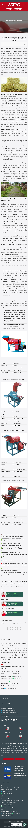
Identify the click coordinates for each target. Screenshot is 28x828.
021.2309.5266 (10, 707)
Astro (19, 69)
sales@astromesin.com (11, 685)
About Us (6, 824)
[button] (2, 5)
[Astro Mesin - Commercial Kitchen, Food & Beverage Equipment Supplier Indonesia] (14, 5)
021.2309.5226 (15, 671)
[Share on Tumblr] (20, 628)
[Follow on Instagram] (2, 720)
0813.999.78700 (14, 681)
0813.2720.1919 (15, 683)
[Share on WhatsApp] (8, 628)
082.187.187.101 (18, 678)
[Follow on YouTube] (17, 720)
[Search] (26, 5)
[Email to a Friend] (15, 628)
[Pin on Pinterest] (18, 628)
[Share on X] (13, 628)
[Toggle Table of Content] (23, 44)
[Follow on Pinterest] (11, 720)
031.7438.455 (16, 674)
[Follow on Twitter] (8, 720)
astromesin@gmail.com (11, 688)
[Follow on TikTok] (5, 720)
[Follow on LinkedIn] (14, 720)
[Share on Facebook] (10, 628)
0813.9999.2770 (17, 676)
